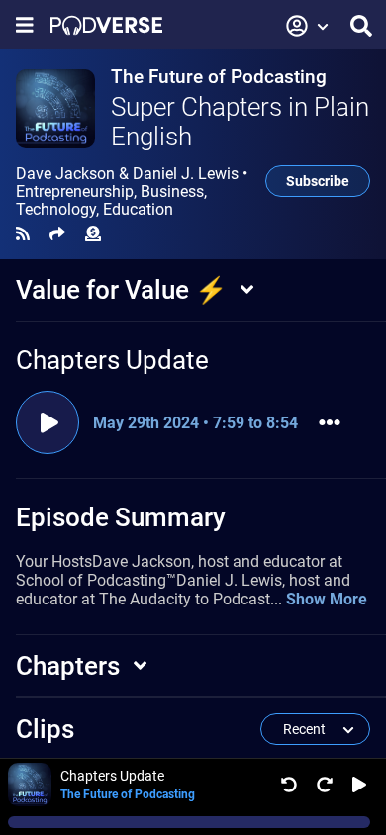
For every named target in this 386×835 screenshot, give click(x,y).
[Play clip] (47, 422)
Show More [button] (326, 599)
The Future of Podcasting (219, 76)
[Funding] (93, 234)
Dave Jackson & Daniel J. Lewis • (131, 192)
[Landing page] (106, 25)
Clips (45, 729)
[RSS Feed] (23, 234)
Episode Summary (121, 517)
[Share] (57, 234)
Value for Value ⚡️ (121, 290)
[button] (308, 26)
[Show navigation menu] (24, 25)
